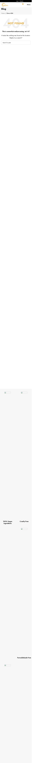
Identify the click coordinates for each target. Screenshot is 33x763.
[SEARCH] (28, 43)
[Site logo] (4, 5)
